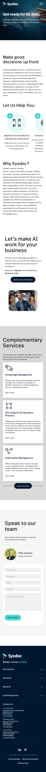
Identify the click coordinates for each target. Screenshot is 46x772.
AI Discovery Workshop (23, 279)
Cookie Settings (14, 759)
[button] (41, 4)
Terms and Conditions (30, 759)
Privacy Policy (23, 763)
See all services (23, 485)
